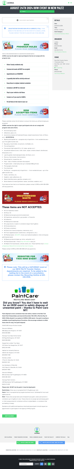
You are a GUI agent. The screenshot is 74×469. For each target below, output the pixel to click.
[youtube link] (45, 464)
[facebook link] (41, 464)
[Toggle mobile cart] (68, 2)
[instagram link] (49, 464)
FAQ (68, 437)
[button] (25, 64)
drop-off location (25, 241)
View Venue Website (59, 73)
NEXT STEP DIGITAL (40, 460)
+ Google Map (59, 67)
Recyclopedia (8, 437)
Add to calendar (9, 416)
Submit (37, 464)
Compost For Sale (60, 437)
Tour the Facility (49, 437)
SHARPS (18, 235)
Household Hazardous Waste (61, 33)
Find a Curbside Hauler (36, 437)
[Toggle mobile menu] (71, 2)
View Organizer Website (60, 51)
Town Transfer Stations (21, 437)
